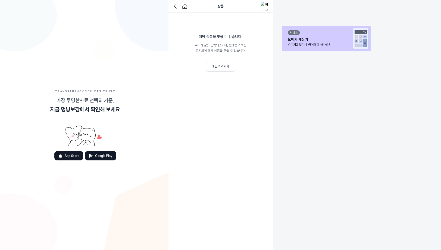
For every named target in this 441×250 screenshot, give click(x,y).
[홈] (185, 6)
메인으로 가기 (220, 66)
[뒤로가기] (176, 6)
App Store (72, 156)
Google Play (104, 156)
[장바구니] (265, 6)
